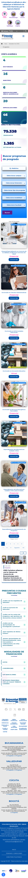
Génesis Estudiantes (14, 723)
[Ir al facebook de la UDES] (5, 709)
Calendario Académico (5, 720)
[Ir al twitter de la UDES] (14, 709)
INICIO (14, 849)
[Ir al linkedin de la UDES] (14, 715)
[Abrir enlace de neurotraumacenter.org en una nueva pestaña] (4, 870)
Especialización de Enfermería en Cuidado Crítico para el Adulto (14, 490)
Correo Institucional (23, 720)
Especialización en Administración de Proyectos (14, 530)
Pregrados (11, 755)
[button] (3, 874)
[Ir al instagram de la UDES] (10, 709)
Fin (23, 547)
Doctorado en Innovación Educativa (14, 371)
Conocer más (14, 259)
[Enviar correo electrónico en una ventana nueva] (14, 841)
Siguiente (17, 547)
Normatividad (23, 726)
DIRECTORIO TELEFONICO (14, 857)
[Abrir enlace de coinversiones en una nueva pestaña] (17, 870)
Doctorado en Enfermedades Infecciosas (14, 331)
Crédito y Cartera (5, 729)
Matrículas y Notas (5, 726)
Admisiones (5, 722)
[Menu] (23, 36)
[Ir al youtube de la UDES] (18, 709)
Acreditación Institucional (23, 729)
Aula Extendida (14, 727)
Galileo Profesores (14, 720)
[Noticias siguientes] (24, 552)
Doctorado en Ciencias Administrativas (14, 292)
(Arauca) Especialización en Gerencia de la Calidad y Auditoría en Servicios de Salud (14, 253)
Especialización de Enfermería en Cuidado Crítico (14, 450)
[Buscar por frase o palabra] (26, 31)
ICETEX (5, 731)
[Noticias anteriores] (21, 552)
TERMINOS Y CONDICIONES (14, 853)
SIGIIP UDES (14, 729)
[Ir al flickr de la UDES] (23, 709)
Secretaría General (23, 723)
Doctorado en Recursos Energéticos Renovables (14, 410)
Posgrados (19, 755)
